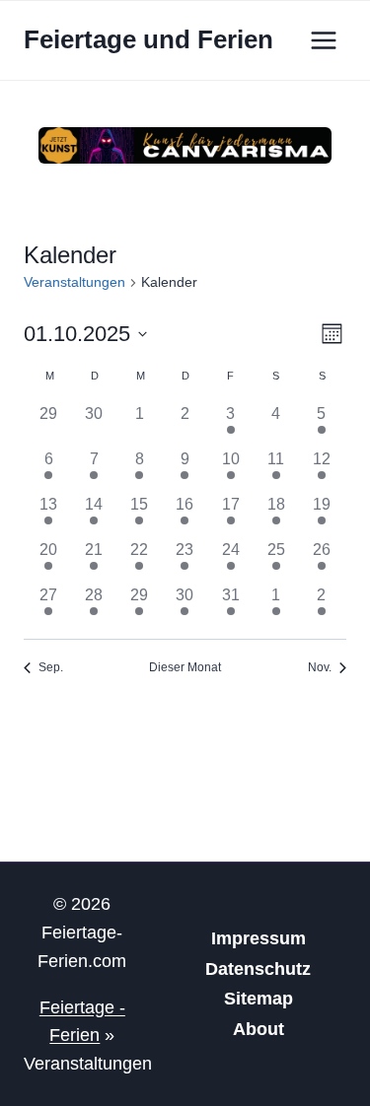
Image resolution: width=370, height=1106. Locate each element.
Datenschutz (258, 969)
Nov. (320, 667)
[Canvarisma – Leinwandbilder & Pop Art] (185, 145)
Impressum (258, 938)
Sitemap (258, 998)
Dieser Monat (185, 667)
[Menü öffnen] (323, 40)
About (258, 1029)
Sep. (50, 667)
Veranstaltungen (74, 282)
